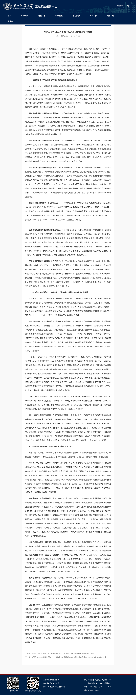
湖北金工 (11, 21)
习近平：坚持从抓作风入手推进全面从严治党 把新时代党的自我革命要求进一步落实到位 (63, 653)
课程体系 (41, 16)
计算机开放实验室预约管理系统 (54, 687)
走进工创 (110, 16)
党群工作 (93, 16)
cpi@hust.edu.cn (93, 690)
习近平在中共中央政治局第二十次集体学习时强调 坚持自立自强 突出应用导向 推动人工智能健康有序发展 (69, 657)
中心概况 (24, 16)
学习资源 (76, 16)
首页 (9, 16)
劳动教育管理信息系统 (51, 683)
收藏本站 (120, 6)
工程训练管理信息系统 (51, 680)
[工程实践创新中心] (30, 4)
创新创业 (59, 16)
